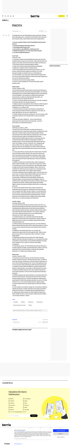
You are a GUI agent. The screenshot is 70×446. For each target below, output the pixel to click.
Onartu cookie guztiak (61, 430)
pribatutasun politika (18, 411)
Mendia (30, 305)
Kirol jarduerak (39, 301)
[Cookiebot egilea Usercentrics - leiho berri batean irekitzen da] (7, 444)
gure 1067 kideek (21, 431)
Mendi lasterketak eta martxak (19, 305)
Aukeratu (60, 433)
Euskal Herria (30, 301)
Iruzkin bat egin (17, 322)
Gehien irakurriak (54, 66)
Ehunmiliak (15, 301)
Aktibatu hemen (37, 310)
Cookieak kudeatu (17, 443)
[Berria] (6, 425)
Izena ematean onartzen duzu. (18, 411)
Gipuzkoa (23, 301)
